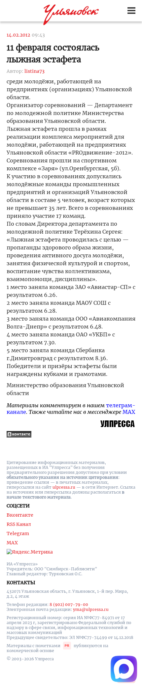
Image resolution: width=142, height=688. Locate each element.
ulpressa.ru (64, 487)
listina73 (34, 71)
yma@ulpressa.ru (91, 609)
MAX (129, 412)
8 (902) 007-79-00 (69, 604)
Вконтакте (20, 515)
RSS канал (19, 524)
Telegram (18, 533)
